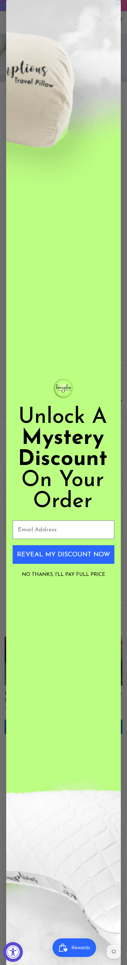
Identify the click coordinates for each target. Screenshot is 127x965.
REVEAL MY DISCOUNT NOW (63, 554)
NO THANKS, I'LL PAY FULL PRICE (63, 574)
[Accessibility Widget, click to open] (13, 952)
